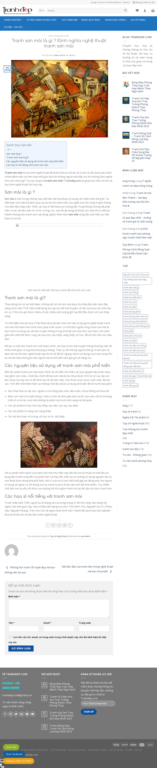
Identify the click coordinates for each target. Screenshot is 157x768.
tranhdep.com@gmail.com (17, 695)
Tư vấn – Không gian (135, 455)
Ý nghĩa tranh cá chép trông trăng (137, 183)
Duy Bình (128, 244)
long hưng (129, 181)
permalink (85, 536)
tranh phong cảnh (131, 311)
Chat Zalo (11, 747)
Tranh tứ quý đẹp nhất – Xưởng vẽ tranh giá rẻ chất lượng (137, 217)
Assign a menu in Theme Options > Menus (110, 2)
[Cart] (153, 10)
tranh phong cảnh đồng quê (136, 326)
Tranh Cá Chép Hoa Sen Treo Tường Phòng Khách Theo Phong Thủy (140, 104)
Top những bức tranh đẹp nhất (135, 281)
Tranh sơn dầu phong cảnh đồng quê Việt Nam (135, 364)
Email (47, 622)
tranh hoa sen (129, 302)
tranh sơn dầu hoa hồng (134, 345)
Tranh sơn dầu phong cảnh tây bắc (135, 357)
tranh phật (128, 331)
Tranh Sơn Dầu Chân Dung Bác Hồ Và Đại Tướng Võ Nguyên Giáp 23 (142, 155)
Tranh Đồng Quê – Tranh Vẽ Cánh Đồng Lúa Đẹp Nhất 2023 (141, 138)
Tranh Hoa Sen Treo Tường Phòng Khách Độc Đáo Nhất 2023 (142, 122)
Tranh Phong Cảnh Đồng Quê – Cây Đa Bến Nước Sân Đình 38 (137, 251)
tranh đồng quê (130, 385)
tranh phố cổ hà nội (132, 335)
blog (125, 405)
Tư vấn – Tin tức (13, 27)
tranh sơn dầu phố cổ (133, 371)
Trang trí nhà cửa (133, 443)
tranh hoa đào (129, 306)
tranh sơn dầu (129, 340)
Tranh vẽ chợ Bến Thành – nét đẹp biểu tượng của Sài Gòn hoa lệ (137, 199)
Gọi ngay (10, 765)
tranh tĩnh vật (145, 376)
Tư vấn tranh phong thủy (41, 19)
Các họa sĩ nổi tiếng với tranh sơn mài (27, 164)
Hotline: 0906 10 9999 (18, 760)
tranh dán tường (130, 287)
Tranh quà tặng (90, 19)
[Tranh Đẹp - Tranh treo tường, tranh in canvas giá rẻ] (17, 10)
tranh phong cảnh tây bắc (134, 321)
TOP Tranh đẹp (69, 19)
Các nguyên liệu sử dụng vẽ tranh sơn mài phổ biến (35, 161)
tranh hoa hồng (130, 292)
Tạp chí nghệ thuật (58, 36)
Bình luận (14, 596)
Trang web (85, 622)
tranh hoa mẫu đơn (132, 297)
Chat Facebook (14, 754)
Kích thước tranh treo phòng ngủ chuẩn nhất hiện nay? (137, 233)
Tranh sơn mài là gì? (17, 157)
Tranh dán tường (115, 19)
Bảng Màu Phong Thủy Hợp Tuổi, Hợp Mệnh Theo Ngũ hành (142, 87)
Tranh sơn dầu (12, 19)
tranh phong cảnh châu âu (135, 316)
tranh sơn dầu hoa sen (133, 350)
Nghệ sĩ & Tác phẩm (134, 417)
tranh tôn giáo (129, 376)
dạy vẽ (126, 274)
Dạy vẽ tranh (137, 19)
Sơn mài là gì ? (14, 153)
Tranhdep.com (72, 180)
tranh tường (128, 380)
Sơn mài (9, 198)
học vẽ (145, 274)
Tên (11, 622)
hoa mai (135, 274)
